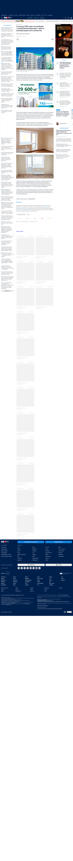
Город (19, 312)
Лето (33, 312)
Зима (33, 307)
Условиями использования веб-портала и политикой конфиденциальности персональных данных (53, 361)
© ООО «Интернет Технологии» (6, 372)
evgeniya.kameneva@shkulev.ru (64, 355)
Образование (35, 320)
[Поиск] (65, 18)
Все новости (7, 25)
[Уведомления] (68, 18)
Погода (16, 15)
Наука (33, 316)
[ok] (24, 328)
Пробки (37, 17)
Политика (48, 311)
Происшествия (49, 312)
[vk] (22, 328)
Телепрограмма (22, 15)
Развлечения (48, 316)
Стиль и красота (61, 309)
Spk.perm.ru (19, 202)
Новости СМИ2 (19, 231)
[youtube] (36, 328)
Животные (20, 318)
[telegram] (19, 328)
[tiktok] (39, 328)
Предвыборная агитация (6, 314)
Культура (34, 311)
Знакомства (11, 15)
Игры (45, 15)
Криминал (34, 309)
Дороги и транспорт (22, 314)
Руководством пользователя (42, 360)
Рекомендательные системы (41, 367)
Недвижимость (4, 15)
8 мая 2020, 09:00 (19, 36)
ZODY (42, 15)
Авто (19, 307)
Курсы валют (38, 15)
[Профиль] (71, 18)
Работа (47, 314)
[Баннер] (19, 21)
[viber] (27, 328)
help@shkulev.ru (8, 364)
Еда (18, 316)
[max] (30, 328)
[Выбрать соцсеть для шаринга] (52, 39)
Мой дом (34, 314)
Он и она (47, 307)
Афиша (27, 15)
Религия (47, 318)
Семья (47, 320)
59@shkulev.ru (13, 363)
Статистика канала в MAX (6, 316)
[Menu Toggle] (1, 18)
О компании (3, 307)
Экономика (60, 314)
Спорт (59, 307)
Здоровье (20, 320)
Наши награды (4, 309)
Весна (19, 311)
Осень (47, 309)
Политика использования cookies (42, 365)
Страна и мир (61, 311)
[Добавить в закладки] (17, 39)
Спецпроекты (61, 316)
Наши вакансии (4, 311)
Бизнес (19, 309)
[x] (33, 328)
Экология (60, 312)
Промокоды (49, 15)
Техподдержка (4, 312)
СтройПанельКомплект (21, 214)
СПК (28, 214)
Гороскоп (32, 15)
